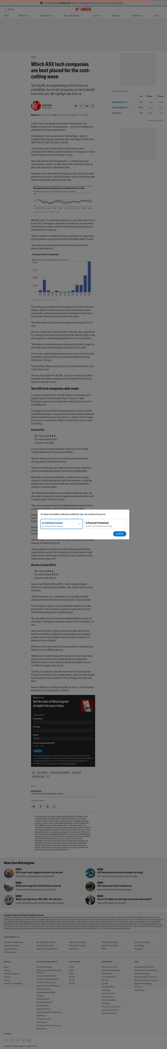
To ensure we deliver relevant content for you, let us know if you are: (73, 514)
